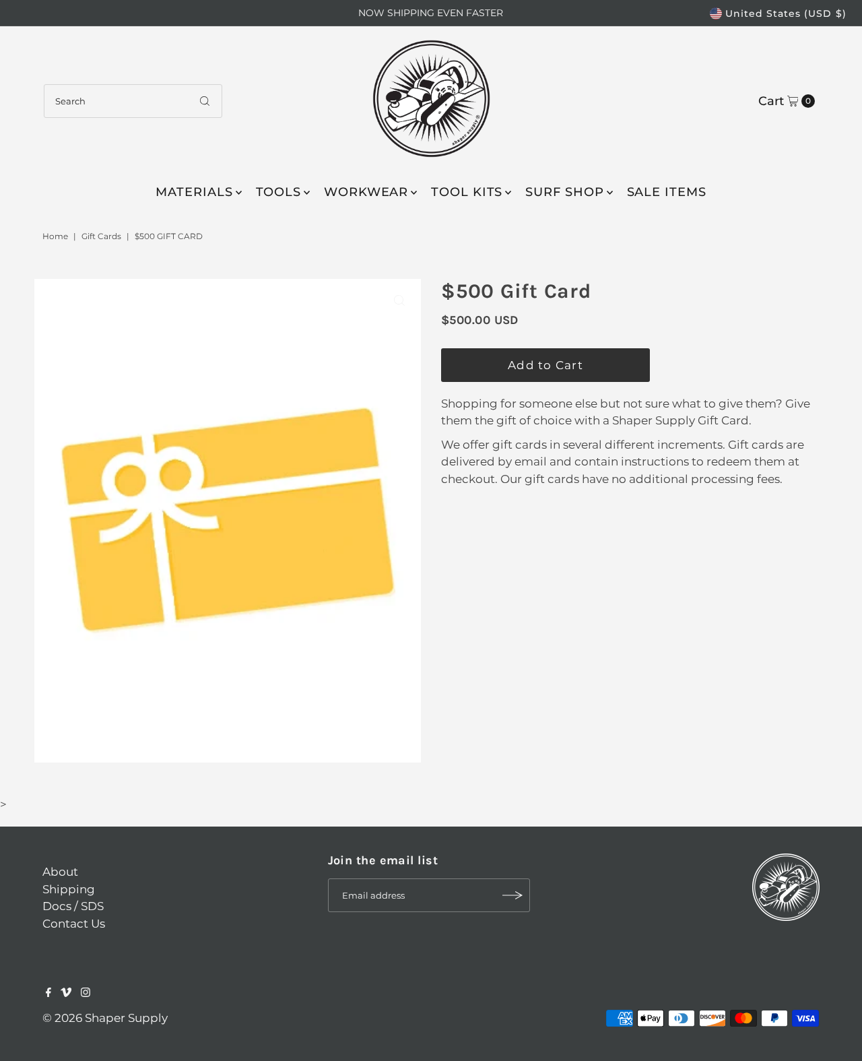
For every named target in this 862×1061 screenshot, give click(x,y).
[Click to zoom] (399, 300)
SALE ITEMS (666, 192)
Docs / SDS (73, 906)
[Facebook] (48, 993)
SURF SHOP (564, 192)
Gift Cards (101, 236)
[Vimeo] (66, 993)
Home (55, 236)
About (60, 871)
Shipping (68, 889)
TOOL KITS (466, 192)
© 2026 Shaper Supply (105, 1018)
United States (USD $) (786, 13)
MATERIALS (194, 192)
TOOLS (279, 192)
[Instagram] (85, 993)
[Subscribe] (513, 895)
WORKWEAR (366, 192)
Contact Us (73, 923)
